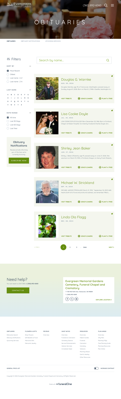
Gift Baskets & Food (31, 338)
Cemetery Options (67, 340)
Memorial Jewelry (30, 343)
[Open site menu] (112, 5)
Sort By (10, 66)
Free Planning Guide (104, 343)
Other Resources (85, 357)
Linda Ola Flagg (73, 217)
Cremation (83, 343)
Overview (46, 335)
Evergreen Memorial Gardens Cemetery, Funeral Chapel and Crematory (85, 284)
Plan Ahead (102, 331)
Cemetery (83, 346)
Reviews (46, 331)
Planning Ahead (85, 351)
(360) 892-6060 (92, 5)
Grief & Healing (84, 354)
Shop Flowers (29, 335)
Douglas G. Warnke (76, 79)
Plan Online (101, 349)
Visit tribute (66, 98)
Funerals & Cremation (68, 338)
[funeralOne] (65, 384)
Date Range (12, 113)
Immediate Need (67, 349)
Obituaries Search (12, 335)
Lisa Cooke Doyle (74, 114)
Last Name (11, 90)
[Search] (107, 60)
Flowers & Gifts (31, 331)
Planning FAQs (102, 340)
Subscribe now (19, 161)
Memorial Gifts (29, 340)
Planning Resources (104, 346)
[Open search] (106, 5)
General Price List (13, 368)
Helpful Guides (84, 338)
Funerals (82, 340)
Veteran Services (67, 346)
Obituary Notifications (13, 338)
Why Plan (101, 338)
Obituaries (10, 331)
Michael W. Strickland (77, 183)
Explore (103, 300)
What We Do (66, 331)
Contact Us (18, 290)
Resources (84, 331)
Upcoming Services (13, 340)
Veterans (82, 349)
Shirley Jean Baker (75, 148)
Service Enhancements (69, 343)
